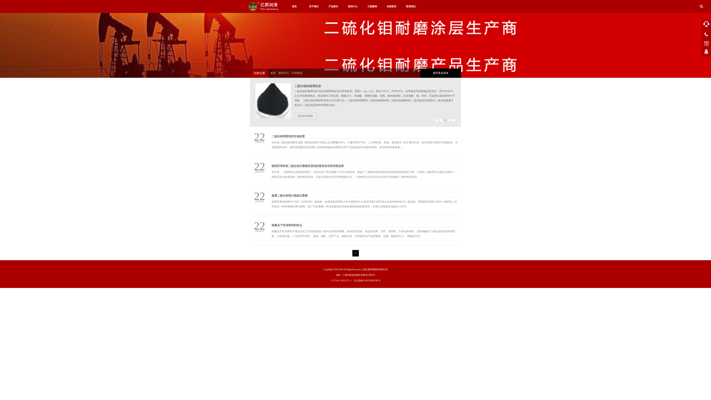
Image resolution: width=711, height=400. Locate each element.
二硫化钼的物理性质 (307, 86)
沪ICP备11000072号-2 (341, 280)
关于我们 (314, 6)
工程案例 (372, 6)
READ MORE (305, 116)
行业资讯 (297, 73)
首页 (294, 6)
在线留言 (391, 6)
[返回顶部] (706, 52)
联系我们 (411, 6)
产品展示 (333, 6)
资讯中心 (353, 6)
